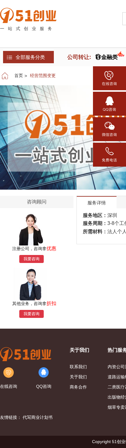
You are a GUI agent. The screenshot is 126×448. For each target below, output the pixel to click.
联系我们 (78, 366)
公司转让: (79, 57)
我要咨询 (31, 259)
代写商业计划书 (38, 417)
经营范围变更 (43, 75)
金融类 (109, 57)
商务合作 (78, 386)
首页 (18, 75)
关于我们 (78, 376)
